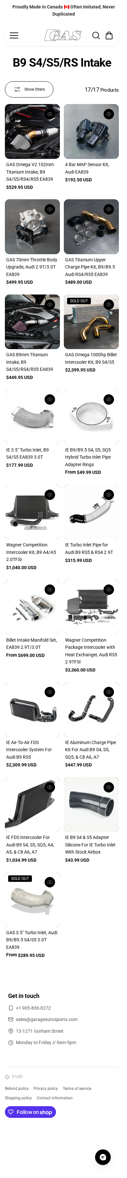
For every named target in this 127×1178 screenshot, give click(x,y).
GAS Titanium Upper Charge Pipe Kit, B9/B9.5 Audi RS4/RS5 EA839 (90, 267)
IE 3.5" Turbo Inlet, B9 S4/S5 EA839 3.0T (27, 453)
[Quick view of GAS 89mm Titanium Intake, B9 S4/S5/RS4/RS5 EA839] (50, 304)
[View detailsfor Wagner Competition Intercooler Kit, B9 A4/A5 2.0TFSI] (32, 512)
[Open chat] (103, 1157)
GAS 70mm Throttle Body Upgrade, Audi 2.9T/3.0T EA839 (31, 267)
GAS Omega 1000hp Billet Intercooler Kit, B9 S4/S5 (91, 358)
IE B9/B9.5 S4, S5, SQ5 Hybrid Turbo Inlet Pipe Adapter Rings (88, 457)
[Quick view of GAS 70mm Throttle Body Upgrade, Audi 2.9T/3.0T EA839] (50, 209)
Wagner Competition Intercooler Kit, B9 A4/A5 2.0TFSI (31, 552)
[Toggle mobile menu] (25, 35)
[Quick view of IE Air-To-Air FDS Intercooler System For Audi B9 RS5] (50, 692)
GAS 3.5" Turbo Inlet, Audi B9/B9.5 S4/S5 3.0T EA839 (31, 940)
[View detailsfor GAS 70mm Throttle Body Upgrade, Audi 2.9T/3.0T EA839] (32, 226)
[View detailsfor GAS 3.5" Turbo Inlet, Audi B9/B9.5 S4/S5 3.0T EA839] (32, 899)
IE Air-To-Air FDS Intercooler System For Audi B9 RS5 (29, 750)
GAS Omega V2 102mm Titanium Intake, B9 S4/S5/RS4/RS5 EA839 (30, 172)
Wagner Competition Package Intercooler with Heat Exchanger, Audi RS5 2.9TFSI (91, 650)
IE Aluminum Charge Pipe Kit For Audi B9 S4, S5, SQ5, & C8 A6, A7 (90, 750)
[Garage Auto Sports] (62, 35)
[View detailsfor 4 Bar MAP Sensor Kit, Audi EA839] (91, 131)
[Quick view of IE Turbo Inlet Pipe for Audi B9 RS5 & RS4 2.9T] (109, 495)
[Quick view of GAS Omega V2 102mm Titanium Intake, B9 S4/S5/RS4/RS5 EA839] (50, 114)
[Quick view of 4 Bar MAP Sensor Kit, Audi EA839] (109, 114)
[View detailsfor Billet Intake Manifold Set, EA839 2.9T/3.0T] (32, 607)
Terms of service (77, 1088)
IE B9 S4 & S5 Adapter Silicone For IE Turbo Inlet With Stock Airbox (90, 845)
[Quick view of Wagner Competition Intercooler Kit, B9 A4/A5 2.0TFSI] (50, 495)
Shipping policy (18, 1098)
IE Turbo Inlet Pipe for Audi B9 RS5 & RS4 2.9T (89, 548)
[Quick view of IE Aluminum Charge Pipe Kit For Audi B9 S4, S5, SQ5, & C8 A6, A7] (109, 692)
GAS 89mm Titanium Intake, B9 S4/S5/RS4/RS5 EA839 (29, 362)
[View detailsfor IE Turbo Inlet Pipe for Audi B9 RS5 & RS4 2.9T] (91, 512)
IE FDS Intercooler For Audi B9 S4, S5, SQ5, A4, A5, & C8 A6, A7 (30, 845)
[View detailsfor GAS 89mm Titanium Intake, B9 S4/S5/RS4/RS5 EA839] (32, 321)
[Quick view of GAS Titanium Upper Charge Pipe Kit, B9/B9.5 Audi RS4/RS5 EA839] (109, 209)
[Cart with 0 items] (109, 35)
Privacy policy (46, 1088)
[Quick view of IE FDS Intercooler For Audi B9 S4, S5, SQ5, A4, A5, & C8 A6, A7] (50, 787)
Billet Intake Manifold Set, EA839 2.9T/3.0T (31, 643)
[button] (109, 35)
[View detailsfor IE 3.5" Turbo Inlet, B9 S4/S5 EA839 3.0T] (32, 416)
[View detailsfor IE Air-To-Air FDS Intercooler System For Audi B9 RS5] (32, 709)
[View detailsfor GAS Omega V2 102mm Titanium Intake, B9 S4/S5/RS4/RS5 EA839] (32, 131)
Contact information (55, 1098)
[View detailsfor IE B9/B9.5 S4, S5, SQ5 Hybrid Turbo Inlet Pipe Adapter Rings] (91, 416)
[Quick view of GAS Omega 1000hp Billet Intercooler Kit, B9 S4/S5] (109, 304)
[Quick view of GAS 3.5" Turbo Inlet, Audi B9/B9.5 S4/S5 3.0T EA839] (50, 882)
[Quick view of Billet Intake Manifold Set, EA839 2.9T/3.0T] (50, 589)
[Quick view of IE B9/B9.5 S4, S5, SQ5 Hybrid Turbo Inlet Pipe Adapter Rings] (109, 399)
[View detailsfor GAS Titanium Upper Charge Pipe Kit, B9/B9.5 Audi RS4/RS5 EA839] (91, 226)
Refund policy (17, 1088)
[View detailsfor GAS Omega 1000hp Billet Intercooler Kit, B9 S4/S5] (91, 321)
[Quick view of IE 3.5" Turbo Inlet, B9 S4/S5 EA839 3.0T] (50, 399)
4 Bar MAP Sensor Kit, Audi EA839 (87, 168)
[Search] (96, 35)
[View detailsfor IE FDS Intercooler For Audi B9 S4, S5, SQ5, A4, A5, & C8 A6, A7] (32, 804)
